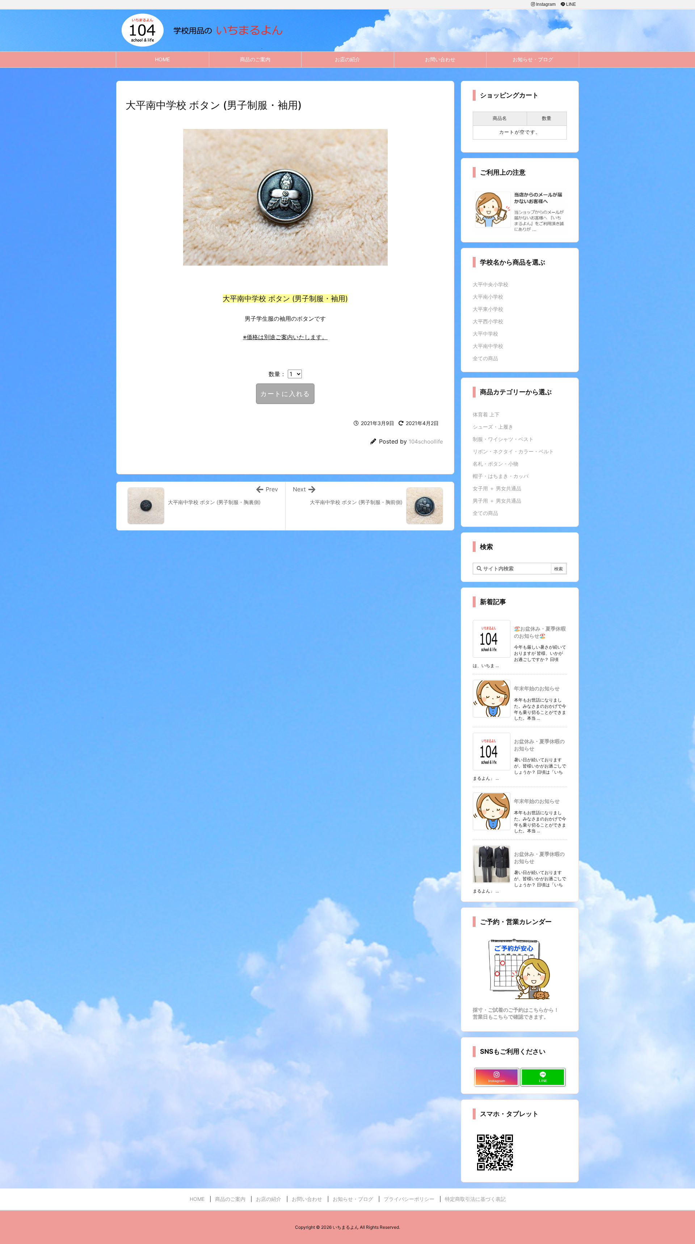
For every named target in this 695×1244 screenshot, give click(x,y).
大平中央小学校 (490, 284)
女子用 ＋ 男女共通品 (497, 488)
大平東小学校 (488, 309)
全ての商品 (485, 358)
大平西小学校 (488, 321)
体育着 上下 (486, 414)
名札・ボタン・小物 (495, 464)
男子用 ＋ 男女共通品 (497, 501)
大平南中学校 (488, 346)
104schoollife (426, 441)
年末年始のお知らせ (537, 688)
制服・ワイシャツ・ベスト (503, 439)
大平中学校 (485, 333)
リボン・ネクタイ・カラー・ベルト (513, 451)
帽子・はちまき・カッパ (500, 476)
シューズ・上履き (493, 427)
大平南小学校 (488, 297)
